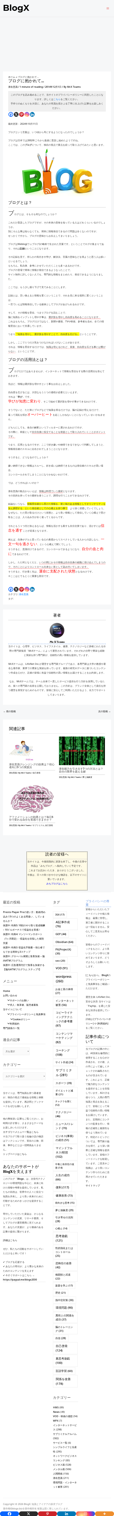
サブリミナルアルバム (65, 1434)
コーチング (63, 1052)
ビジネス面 (59, 1464)
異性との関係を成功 (65, 1317)
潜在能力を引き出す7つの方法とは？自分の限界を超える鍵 (81, 770)
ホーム (11, 77)
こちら (57, 99)
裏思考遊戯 (63, 1360)
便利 (62, 1187)
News (56, 1412)
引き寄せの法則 (64, 1219)
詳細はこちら (10, 1240)
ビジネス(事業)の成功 (64, 1138)
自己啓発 (36, 772)
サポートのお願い (19, 1000)
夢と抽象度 (87, 777)
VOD (62, 968)
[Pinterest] (21, 114)
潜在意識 (13, 86)
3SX (59, 914)
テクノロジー (64, 1114)
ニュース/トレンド (64, 1126)
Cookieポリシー (21, 1019)
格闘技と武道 (63, 1276)
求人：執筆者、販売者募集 (24, 1004)
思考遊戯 (62, 1238)
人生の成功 (63, 1177)
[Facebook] (10, 114)
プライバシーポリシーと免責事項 (27, 1014)
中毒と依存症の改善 (64, 1166)
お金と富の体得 (64, 991)
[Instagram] (26, 114)
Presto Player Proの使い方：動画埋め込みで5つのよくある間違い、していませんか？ (24, 916)
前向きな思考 (64, 1202)
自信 (60, 1338)
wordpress (63, 978)
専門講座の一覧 (11, 1028)
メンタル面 (59, 1469)
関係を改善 (63, 1381)
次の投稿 (104, 711)
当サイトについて (12, 1009)
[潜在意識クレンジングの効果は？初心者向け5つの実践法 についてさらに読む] (21, 748)
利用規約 (14, 1023)
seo (60, 960)
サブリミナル (38, 825)
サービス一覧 (60, 1442)
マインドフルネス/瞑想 (64, 1152)
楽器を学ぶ (64, 1285)
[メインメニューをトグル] (107, 8)
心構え (61, 1228)
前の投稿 (9, 711)
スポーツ (64, 1083)
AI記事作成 (63, 924)
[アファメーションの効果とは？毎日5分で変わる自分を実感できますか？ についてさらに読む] (32, 799)
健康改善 (64, 1195)
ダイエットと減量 (64, 1092)
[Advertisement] (57, 39)
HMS (56, 1407)
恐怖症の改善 (64, 1265)
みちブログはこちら (57, 883)
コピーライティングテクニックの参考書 (64, 1019)
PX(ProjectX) (63, 951)
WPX (55, 1420)
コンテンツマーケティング (64, 1038)
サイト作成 (64, 1062)
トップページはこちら (15, 1154)
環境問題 (64, 1308)
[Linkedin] (32, 114)
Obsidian (64, 942)
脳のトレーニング (64, 1329)
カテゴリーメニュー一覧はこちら (21, 1132)
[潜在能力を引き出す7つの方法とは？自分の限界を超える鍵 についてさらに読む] (82, 750)
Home (6, 991)
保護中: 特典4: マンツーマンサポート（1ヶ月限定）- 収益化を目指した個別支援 (23, 938)
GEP (61, 934)
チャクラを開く (63, 1103)
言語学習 (64, 1371)
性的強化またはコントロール (64, 1251)
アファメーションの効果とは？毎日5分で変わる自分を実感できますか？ (31, 818)
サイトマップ (93, 1185)
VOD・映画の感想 (63, 1416)
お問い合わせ (10, 995)
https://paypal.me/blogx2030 (20, 1279)
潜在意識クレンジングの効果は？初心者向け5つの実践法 (31, 765)
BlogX (105, 975)
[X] (16, 114)
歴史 (60, 1292)
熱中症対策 (64, 1300)
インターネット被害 (65, 1003)
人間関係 (57, 1473)
